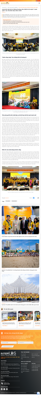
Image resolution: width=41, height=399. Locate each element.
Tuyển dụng (23, 355)
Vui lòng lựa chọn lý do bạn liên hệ (24, 340)
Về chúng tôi (23, 354)
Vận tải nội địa (24, 366)
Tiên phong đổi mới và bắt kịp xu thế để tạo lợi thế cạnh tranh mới (16, 22)
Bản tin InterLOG (35, 354)
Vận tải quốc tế (24, 365)
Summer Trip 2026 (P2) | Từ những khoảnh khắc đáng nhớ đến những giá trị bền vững (19, 271)
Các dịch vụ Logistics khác (25, 372)
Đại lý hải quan (24, 368)
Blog (22, 358)
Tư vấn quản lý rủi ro (36, 365)
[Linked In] (2, 389)
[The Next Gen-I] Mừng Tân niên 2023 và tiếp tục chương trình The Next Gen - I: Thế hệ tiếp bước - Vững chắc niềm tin (25, 323)
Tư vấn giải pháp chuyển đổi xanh (35, 370)
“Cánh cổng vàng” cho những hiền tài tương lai (12, 20)
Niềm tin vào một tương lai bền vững (10, 23)
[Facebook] (4, 389)
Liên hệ (33, 357)
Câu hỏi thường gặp (35, 355)
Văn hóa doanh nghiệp (12, 7)
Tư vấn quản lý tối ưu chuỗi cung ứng (36, 367)
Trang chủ (4, 7)
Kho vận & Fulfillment (25, 369)
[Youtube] (7, 389)
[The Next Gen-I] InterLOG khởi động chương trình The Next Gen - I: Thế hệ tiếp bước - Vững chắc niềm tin (8, 323)
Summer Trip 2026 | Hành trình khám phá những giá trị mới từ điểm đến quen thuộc (20, 304)
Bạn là (2, 340)
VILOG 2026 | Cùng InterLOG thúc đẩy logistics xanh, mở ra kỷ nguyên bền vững (19, 236)
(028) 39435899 (6, 0)
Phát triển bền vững (25, 357)
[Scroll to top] (38, 397)
